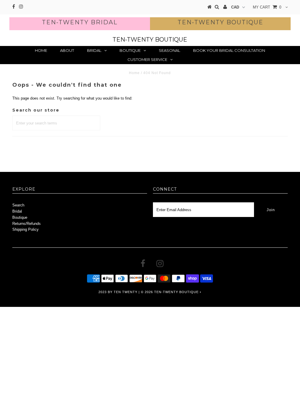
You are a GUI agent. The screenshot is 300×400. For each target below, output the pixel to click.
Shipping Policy (25, 229)
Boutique (130, 50)
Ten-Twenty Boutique (220, 22)
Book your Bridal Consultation (229, 50)
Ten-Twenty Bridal (79, 22)
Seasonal (169, 50)
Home (41, 50)
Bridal (94, 50)
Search (18, 205)
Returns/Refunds (26, 223)
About (67, 50)
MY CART (267, 7)
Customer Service (147, 59)
